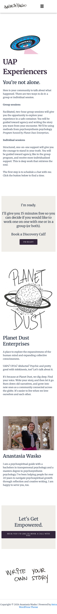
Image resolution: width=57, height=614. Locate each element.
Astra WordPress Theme (38, 605)
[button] (42, 6)
